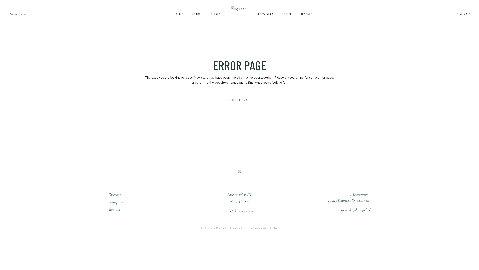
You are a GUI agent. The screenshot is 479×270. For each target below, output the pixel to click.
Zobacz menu (18, 14)
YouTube (114, 209)
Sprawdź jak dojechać (355, 210)
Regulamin (236, 228)
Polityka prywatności (256, 228)
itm (274, 228)
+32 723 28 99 (239, 201)
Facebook (115, 194)
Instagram (116, 202)
